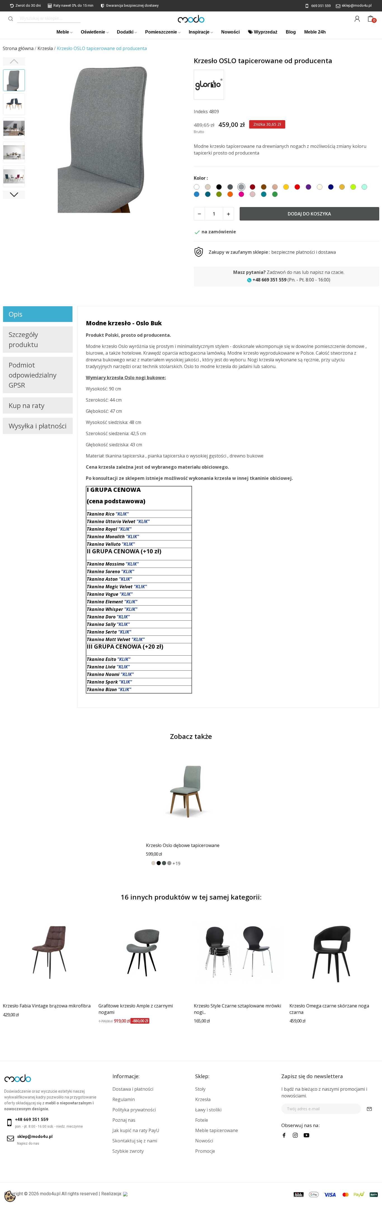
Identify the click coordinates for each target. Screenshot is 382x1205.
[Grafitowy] (164, 863)
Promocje (205, 1151)
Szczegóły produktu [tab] (23, 339)
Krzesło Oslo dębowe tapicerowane (183, 845)
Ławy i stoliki (208, 1110)
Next (177, 137)
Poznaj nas (123, 1120)
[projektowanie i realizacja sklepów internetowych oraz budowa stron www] (125, 1193)
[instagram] (295, 1135)
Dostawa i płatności (132, 1089)
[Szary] (169, 863)
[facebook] (284, 1135)
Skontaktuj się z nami (134, 1141)
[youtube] (306, 1135)
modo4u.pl (50, 1193)
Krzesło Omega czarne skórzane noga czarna (329, 1009)
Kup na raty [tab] (26, 405)
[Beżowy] (153, 863)
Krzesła (203, 1099)
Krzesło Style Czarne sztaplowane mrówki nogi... (237, 1009)
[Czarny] (159, 863)
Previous (41, 137)
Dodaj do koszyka (309, 214)
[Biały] (148, 863)
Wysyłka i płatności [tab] (38, 425)
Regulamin (123, 1099)
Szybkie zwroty (128, 1151)
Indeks (201, 111)
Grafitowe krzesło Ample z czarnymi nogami (135, 1009)
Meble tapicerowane (216, 1130)
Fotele (201, 1120)
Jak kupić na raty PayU (135, 1130)
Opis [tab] (15, 314)
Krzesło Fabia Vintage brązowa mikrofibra (47, 1006)
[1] (369, 1109)
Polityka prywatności (134, 1110)
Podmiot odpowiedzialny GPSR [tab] (32, 375)
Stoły (200, 1089)
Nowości (204, 1141)
